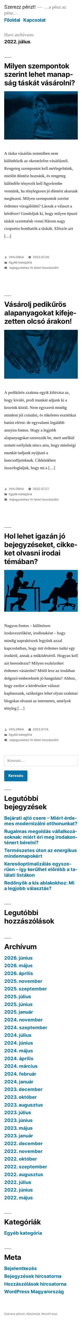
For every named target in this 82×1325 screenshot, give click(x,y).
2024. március (21, 1066)
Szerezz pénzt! (19, 7)
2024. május (18, 1051)
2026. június (18, 958)
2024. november (23, 1020)
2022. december (23, 1143)
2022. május (18, 1197)
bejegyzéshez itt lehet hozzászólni (34, 268)
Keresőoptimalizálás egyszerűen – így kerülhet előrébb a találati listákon (40, 869)
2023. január (18, 1136)
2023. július (17, 1112)
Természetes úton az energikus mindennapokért (40, 853)
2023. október (20, 1097)
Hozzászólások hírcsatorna (35, 1284)
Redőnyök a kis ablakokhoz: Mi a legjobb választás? (39, 885)
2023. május (18, 1128)
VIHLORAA (16, 257)
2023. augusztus (23, 1105)
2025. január (18, 1012)
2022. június (18, 1190)
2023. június (18, 1120)
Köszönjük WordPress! (41, 1314)
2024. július (17, 1035)
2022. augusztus (23, 1174)
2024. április (18, 1058)
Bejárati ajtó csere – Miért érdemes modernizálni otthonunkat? (40, 821)
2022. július (17, 1182)
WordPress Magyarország (34, 1291)
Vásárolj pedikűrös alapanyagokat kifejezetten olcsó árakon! (40, 312)
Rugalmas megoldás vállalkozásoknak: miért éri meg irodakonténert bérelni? (41, 836)
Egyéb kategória (20, 262)
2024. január (18, 1082)
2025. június (18, 1004)
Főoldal (12, 20)
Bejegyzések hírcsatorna (32, 1276)
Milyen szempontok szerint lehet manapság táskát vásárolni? (39, 74)
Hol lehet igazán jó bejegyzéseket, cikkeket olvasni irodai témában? (40, 549)
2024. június (18, 1043)
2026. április (18, 973)
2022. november (23, 1151)
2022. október (20, 1159)
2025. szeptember (25, 989)
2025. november (23, 981)
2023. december (23, 1089)
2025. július (17, 996)
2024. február (20, 1074)
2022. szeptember (25, 1166)
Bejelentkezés (20, 1268)
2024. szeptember (25, 1027)
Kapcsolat (34, 20)
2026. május (18, 965)
